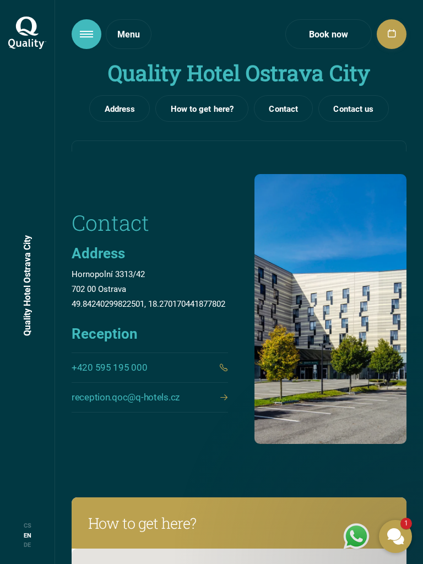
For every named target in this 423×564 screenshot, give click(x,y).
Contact (283, 108)
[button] (329, 403)
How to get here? (202, 108)
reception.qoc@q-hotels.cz (126, 397)
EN (27, 535)
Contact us (353, 108)
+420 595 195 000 (110, 367)
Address (120, 108)
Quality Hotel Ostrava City (26, 285)
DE (27, 544)
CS (27, 525)
